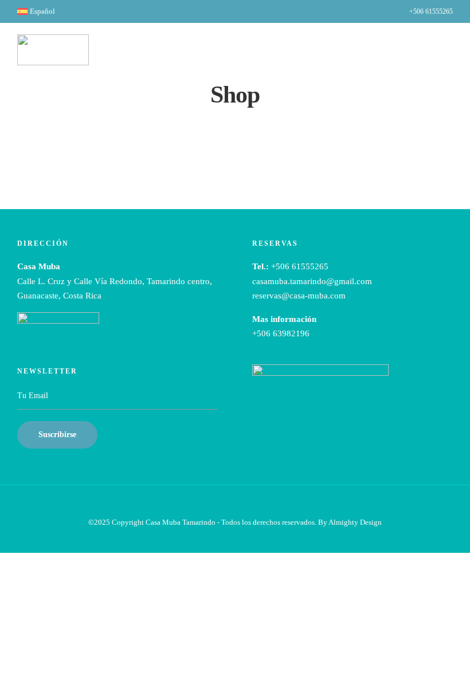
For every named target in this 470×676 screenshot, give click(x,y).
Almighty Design (355, 522)
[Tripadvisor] (381, 12)
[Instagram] (366, 12)
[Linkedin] (352, 12)
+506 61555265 (431, 11)
